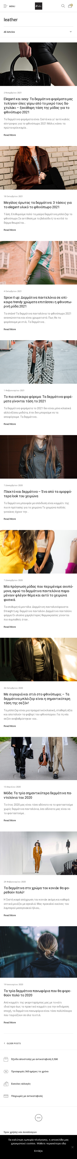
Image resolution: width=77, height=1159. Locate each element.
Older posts (14, 1044)
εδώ (63, 1143)
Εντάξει (38, 1151)
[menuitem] (20, 1132)
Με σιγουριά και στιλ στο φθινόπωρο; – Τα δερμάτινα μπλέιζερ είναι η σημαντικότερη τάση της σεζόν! (37, 698)
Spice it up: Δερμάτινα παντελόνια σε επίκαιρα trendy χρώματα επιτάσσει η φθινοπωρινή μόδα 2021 (38, 302)
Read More (10, 135)
